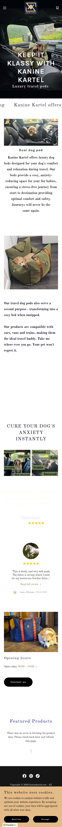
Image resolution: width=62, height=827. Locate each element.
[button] (5, 8)
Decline (16, 819)
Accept (45, 819)
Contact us (18, 682)
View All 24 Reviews (31, 533)
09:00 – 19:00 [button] (26, 666)
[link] (31, 7)
